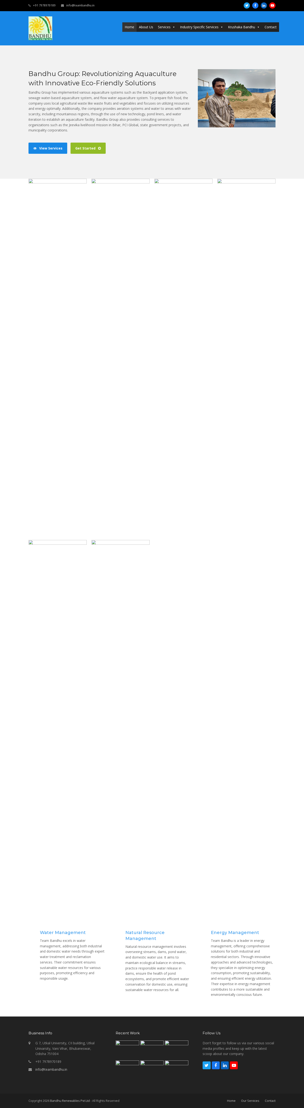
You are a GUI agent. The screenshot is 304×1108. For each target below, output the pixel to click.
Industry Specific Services (199, 27)
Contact (271, 27)
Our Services (250, 1100)
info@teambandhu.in (80, 5)
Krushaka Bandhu (241, 27)
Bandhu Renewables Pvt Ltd (70, 1100)
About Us (146, 27)
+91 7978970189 (44, 5)
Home (129, 27)
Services (164, 27)
